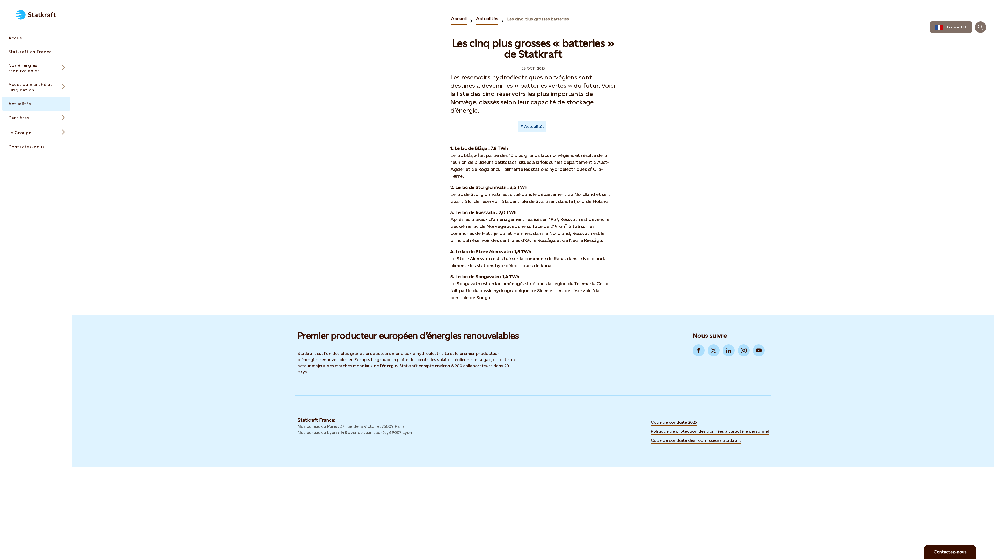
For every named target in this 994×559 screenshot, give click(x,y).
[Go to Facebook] (699, 350)
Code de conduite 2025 (674, 422)
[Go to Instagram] (744, 350)
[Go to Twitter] (714, 350)
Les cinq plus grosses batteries (538, 19)
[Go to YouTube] (759, 350)
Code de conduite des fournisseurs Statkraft (696, 440)
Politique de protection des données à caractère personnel (710, 431)
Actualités (487, 18)
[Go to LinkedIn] (729, 350)
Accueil (459, 18)
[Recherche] (980, 27)
